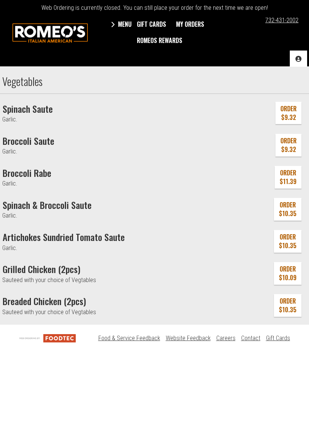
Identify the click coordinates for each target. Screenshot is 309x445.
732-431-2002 (281, 20)
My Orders (190, 24)
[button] (50, 33)
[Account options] (298, 59)
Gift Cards (278, 338)
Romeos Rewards (159, 40)
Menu (124, 24)
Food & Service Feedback (129, 338)
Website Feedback (188, 338)
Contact (250, 338)
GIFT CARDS (151, 24)
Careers (226, 338)
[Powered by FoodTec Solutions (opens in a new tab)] (47, 338)
